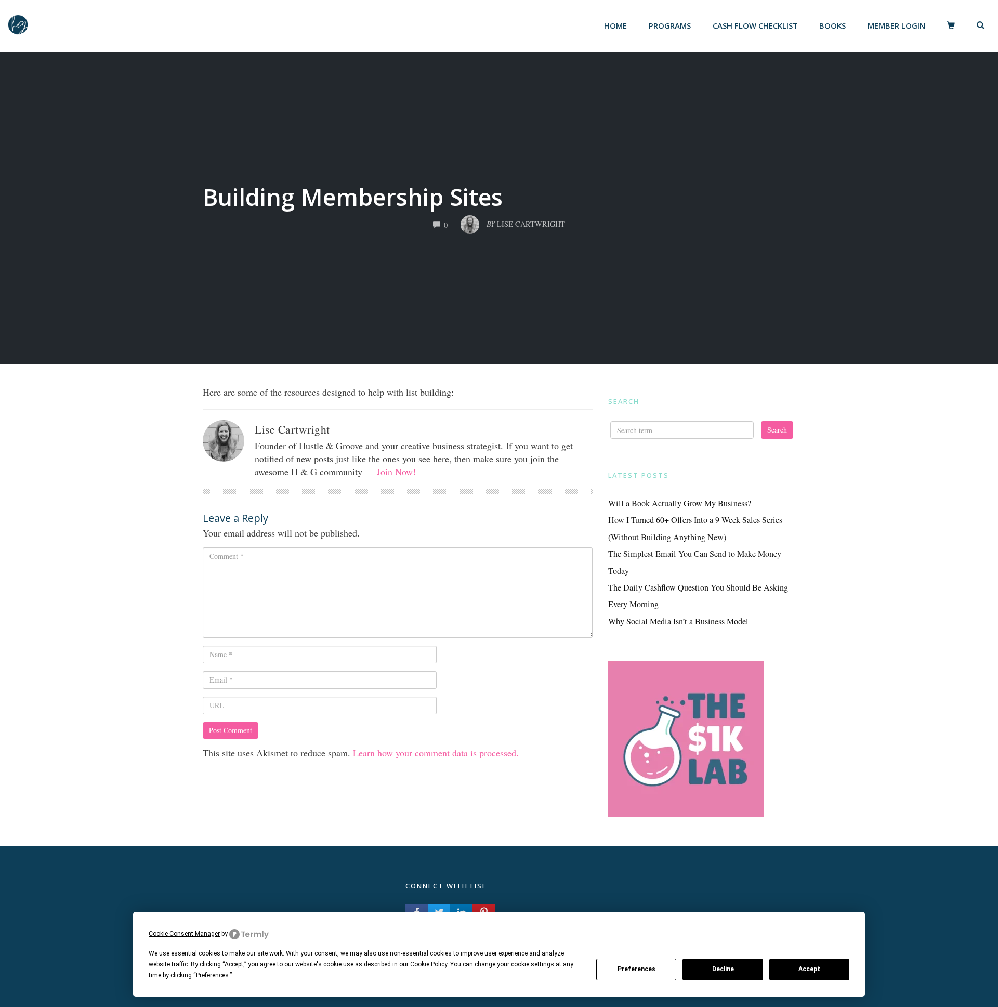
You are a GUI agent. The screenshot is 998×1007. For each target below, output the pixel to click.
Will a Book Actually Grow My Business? (679, 503)
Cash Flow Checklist (755, 25)
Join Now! (396, 471)
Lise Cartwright (292, 429)
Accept (809, 969)
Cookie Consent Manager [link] (184, 933)
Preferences (636, 969)
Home (615, 25)
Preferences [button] (212, 975)
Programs (670, 25)
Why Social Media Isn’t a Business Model (678, 621)
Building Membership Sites (353, 197)
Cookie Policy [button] (428, 964)
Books (832, 25)
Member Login (896, 25)
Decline (723, 969)
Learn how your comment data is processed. (436, 753)
